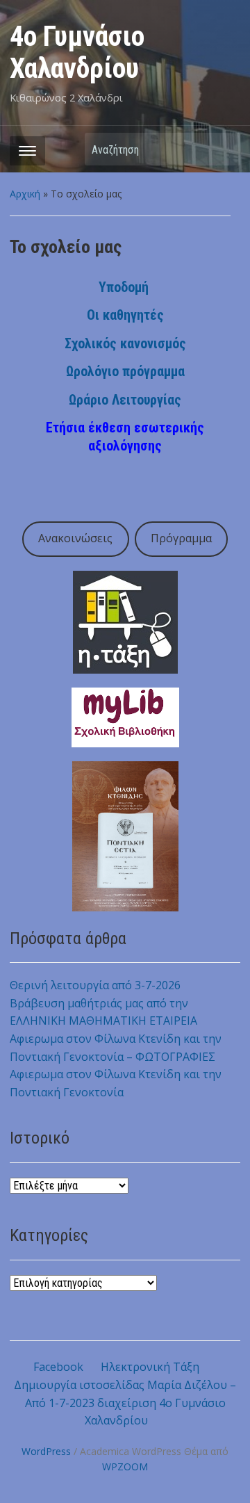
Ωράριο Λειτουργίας (125, 399)
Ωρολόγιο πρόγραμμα (125, 371)
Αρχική (25, 193)
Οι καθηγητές (125, 315)
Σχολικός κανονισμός (125, 343)
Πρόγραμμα (181, 538)
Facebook (58, 1366)
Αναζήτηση (222, 149)
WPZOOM (125, 1466)
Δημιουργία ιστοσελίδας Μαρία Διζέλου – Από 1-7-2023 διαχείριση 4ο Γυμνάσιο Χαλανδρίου (125, 1402)
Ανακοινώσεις (75, 538)
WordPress (46, 1451)
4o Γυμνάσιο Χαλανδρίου (77, 52)
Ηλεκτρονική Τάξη (150, 1366)
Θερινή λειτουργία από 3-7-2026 (95, 985)
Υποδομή (124, 287)
